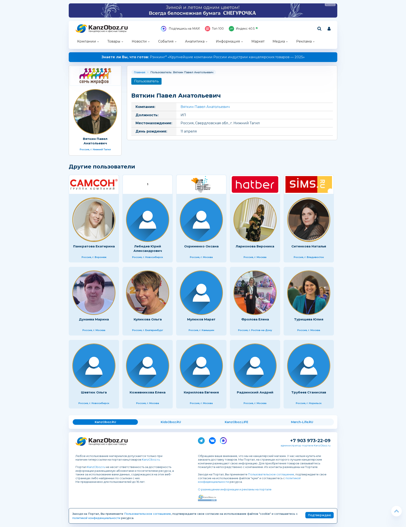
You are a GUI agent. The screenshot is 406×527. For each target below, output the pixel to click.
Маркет (258, 41)
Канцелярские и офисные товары (107, 31)
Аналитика (194, 41)
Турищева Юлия (308, 319)
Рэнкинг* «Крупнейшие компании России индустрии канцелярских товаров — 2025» (203, 57)
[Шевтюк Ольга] (93, 366)
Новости (139, 41)
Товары (113, 41)
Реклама (304, 41)
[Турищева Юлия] (308, 292)
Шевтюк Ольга (94, 392)
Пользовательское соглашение (271, 474)
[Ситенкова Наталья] (308, 219)
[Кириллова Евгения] (201, 366)
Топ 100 (218, 28)
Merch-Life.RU (302, 422)
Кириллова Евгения (201, 392)
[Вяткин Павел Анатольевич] (95, 76)
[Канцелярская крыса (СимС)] (308, 184)
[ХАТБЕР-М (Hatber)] (255, 184)
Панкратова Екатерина (94, 246)
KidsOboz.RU (171, 422)
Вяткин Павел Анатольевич (205, 107)
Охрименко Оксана (201, 246)
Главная (139, 72)
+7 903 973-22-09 (310, 440)
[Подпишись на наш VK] (212, 440)
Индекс (245, 28)
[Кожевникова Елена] (147, 366)
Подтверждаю (319, 515)
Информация (228, 41)
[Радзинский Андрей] (255, 366)
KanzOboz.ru (151, 459)
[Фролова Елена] (255, 292)
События (166, 41)
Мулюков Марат (201, 319)
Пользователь (146, 81)
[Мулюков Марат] (201, 292)
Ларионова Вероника (255, 246)
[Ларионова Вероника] (255, 219)
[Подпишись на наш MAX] (223, 440)
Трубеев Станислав (308, 392)
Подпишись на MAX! (184, 28)
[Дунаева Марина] (93, 292)
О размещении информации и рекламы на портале (235, 489)
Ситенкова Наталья (308, 246)
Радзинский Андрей (255, 392)
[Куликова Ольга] (147, 292)
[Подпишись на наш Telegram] (201, 440)
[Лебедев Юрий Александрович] (147, 219)
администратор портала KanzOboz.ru (306, 445)
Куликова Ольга (148, 319)
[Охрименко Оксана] (201, 219)
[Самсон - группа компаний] (94, 184)
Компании (86, 41)
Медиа (279, 41)
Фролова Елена (255, 319)
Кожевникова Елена (148, 392)
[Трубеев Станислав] (308, 366)
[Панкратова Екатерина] (93, 219)
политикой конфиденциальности (96, 518)
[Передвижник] (201, 184)
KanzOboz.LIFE (236, 422)
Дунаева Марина (94, 319)
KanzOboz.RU (105, 422)
